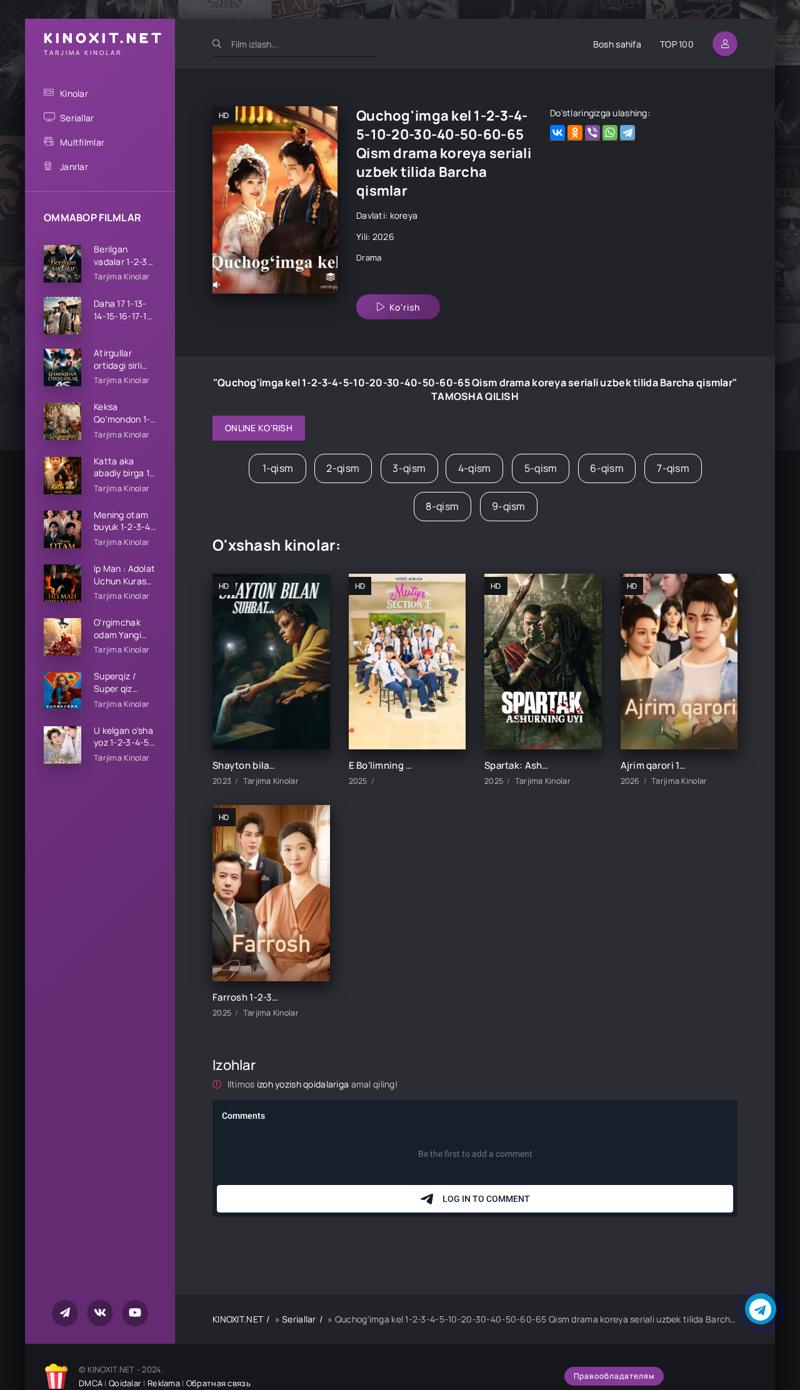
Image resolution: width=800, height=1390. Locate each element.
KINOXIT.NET (237, 1319)
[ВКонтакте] (557, 133)
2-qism (342, 468)
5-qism (541, 468)
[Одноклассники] (575, 133)
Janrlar (74, 166)
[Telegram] (627, 133)
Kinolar (74, 93)
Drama (368, 257)
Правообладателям (614, 1376)
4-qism (474, 468)
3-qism (409, 468)
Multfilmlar (82, 142)
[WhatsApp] (610, 133)
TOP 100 (677, 44)
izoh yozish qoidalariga (304, 1084)
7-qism (673, 468)
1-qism (278, 468)
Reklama (164, 1383)
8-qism (442, 506)
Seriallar (77, 118)
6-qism (607, 468)
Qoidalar (125, 1383)
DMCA (90, 1383)
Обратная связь (218, 1383)
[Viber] (592, 133)
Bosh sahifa (617, 44)
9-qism (509, 506)
